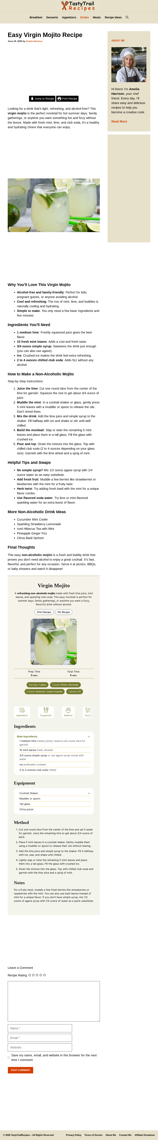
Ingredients (22, 715)
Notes (88, 715)
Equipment (46, 715)
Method (68, 715)
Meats (97, 17)
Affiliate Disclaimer (145, 1135)
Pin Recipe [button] (64, 612)
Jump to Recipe (44, 98)
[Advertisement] (54, 70)
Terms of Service (93, 1135)
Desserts (52, 17)
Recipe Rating (17, 975)
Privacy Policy (73, 1135)
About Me (111, 1135)
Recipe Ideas (113, 17)
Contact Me (125, 1135)
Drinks (84, 17)
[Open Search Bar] (127, 17)
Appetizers (69, 17)
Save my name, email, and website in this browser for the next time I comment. (54, 1058)
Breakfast (36, 17)
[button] (89, 736)
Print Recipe (69, 98)
